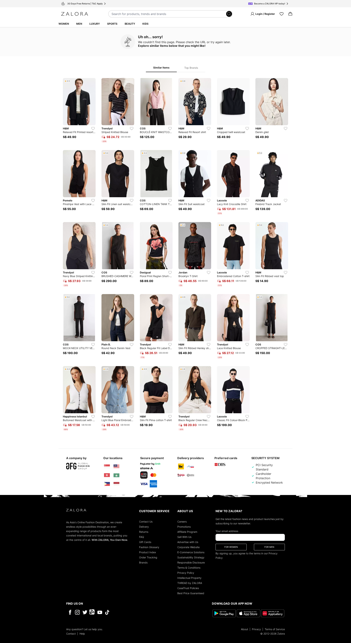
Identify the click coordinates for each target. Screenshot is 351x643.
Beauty (130, 23)
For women (231, 547)
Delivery (144, 526)
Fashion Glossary (149, 547)
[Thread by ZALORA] (92, 612)
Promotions (184, 526)
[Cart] (290, 14)
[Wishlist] (281, 14)
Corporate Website (188, 547)
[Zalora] (74, 14)
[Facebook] (70, 612)
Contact (71, 633)
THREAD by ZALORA (189, 583)
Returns (143, 531)
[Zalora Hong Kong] (107, 475)
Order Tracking (148, 557)
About (244, 629)
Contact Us (145, 521)
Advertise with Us (187, 542)
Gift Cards (145, 542)
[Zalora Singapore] (107, 466)
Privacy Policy (185, 572)
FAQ (141, 536)
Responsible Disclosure (191, 562)
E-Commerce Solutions (190, 552)
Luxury (94, 23)
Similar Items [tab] (161, 67)
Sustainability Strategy (190, 557)
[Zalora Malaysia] (116, 466)
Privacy (256, 629)
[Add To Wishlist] (93, 128)
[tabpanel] (175, 255)
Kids (145, 23)
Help (82, 633)
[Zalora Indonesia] (116, 484)
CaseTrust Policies (188, 588)
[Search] (229, 14)
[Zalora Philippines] (107, 484)
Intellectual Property (189, 577)
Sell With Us (184, 536)
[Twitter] (85, 612)
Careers (182, 521)
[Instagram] (77, 612)
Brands (143, 562)
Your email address (227, 531)
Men (79, 23)
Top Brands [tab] (191, 67)
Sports (112, 23)
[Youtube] (99, 612)
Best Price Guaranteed (190, 593)
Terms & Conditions (188, 567)
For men (269, 547)
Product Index (147, 552)
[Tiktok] (130, 612)
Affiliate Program (187, 531)
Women (63, 23)
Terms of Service (275, 629)
